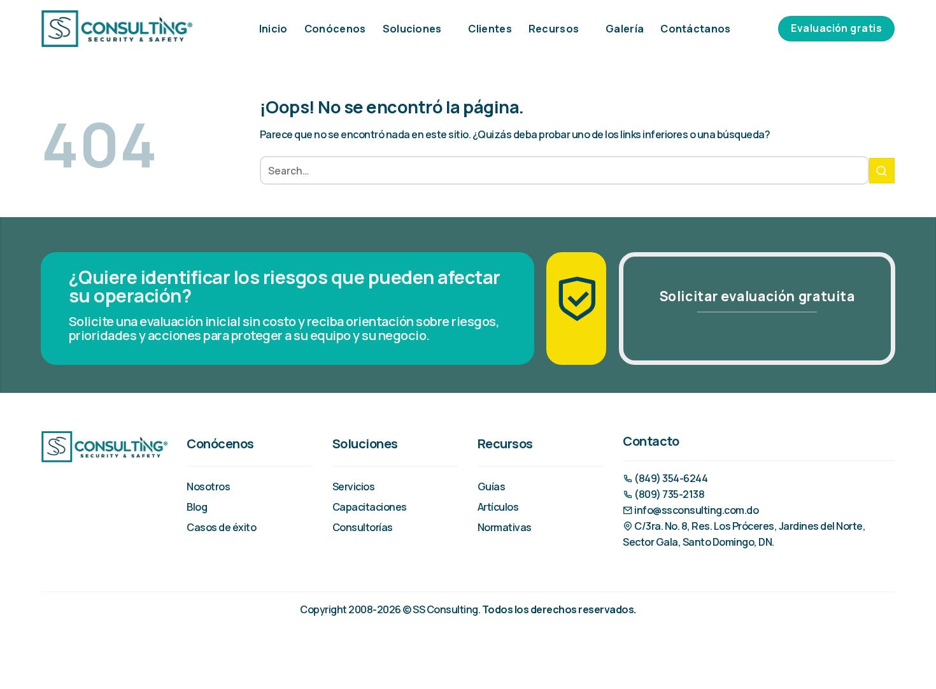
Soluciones (412, 29)
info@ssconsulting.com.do (695, 510)
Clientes (490, 29)
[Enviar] (882, 170)
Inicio (273, 29)
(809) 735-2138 (668, 494)
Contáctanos (695, 29)
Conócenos (335, 29)
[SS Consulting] (116, 28)
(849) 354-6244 (670, 478)
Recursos (553, 29)
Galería (625, 29)
